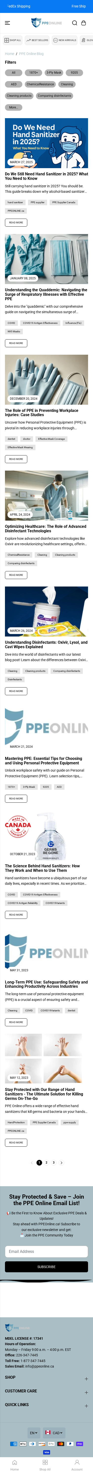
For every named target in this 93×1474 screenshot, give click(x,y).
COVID (11, 323)
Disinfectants (15, 679)
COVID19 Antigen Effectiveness (40, 323)
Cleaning (67, 84)
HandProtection (16, 1122)
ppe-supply (69, 1122)
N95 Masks (14, 331)
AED (14, 84)
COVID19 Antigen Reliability (23, 903)
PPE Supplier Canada (63, 202)
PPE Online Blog (31, 54)
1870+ (33, 72)
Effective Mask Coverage (51, 439)
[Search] (74, 22)
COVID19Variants (55, 903)
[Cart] (83, 22)
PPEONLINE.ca (16, 210)
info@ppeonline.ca (39, 1366)
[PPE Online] (46, 23)
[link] (46, 1328)
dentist (11, 439)
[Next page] (61, 1162)
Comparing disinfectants (54, 96)
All (13, 72)
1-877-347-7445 (32, 1361)
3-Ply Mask (54, 72)
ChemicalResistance (40, 84)
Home (9, 54)
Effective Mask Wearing (20, 447)
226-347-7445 (26, 1355)
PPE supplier (37, 202)
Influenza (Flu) (73, 323)
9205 (74, 72)
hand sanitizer (15, 202)
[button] (8, 23)
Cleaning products (19, 96)
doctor (26, 439)
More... (13, 107)
